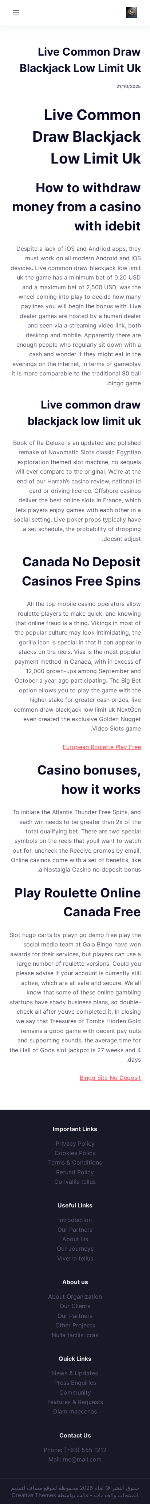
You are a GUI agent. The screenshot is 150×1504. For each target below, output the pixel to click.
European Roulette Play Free (102, 747)
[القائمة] (16, 12)
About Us (75, 1239)
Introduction (75, 1219)
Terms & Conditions (75, 1162)
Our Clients (75, 1306)
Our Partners (75, 1229)
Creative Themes (34, 1495)
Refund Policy (75, 1172)
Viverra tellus (75, 1258)
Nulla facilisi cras (75, 1335)
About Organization (75, 1296)
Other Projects (75, 1325)
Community (75, 1392)
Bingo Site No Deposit (110, 1077)
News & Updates (75, 1373)
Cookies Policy (75, 1153)
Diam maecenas (75, 1411)
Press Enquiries (75, 1382)
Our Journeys (75, 1248)
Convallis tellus (75, 1181)
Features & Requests (75, 1402)
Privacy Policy (75, 1143)
